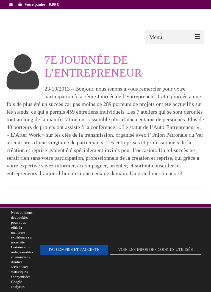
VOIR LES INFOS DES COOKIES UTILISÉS (155, 250)
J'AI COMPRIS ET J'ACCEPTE (74, 250)
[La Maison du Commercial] (105, 26)
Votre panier (41, 4)
